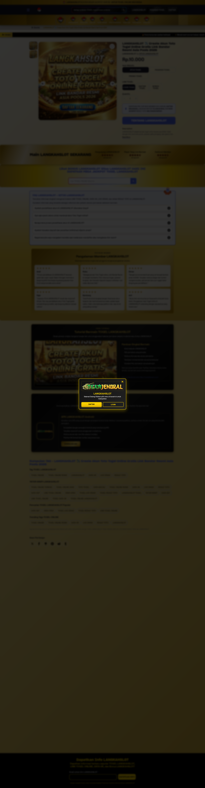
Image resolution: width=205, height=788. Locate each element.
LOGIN (113, 404)
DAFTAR (92, 404)
